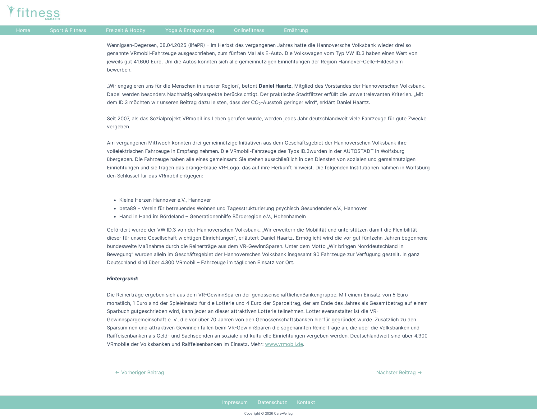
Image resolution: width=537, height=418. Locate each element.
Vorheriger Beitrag (139, 372)
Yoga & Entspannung (189, 30)
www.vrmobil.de (284, 344)
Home (23, 30)
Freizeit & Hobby (125, 30)
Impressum (235, 402)
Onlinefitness (249, 30)
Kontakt (306, 402)
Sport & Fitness (68, 30)
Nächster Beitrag (399, 372)
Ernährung (296, 30)
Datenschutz (272, 402)
